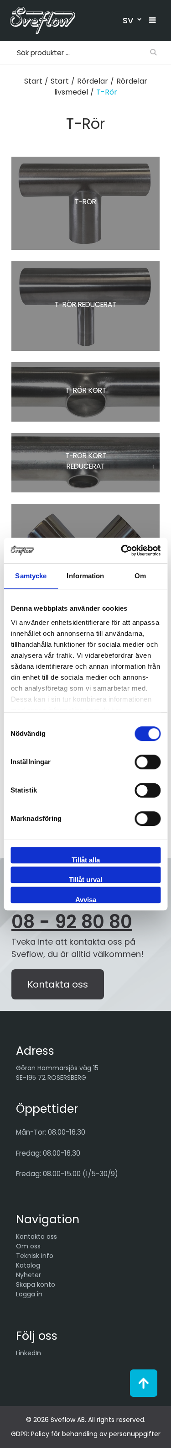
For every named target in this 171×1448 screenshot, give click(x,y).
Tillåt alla (86, 859)
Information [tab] (85, 576)
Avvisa (85, 899)
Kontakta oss (57, 984)
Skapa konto (35, 1284)
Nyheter (28, 1274)
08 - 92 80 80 (71, 922)
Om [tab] (140, 576)
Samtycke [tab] (31, 576)
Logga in (29, 1294)
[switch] (148, 762)
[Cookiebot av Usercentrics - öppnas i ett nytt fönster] (122, 550)
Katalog (28, 1265)
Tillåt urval (85, 879)
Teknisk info (34, 1255)
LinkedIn (28, 1353)
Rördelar (92, 81)
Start (33, 81)
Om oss (28, 1246)
